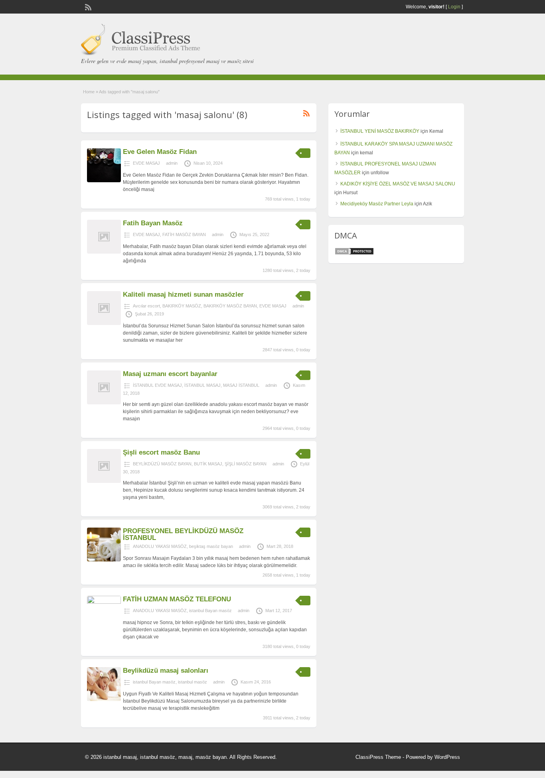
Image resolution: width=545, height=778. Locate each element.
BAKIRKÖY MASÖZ (181, 305)
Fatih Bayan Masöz (153, 223)
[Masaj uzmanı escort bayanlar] (104, 403)
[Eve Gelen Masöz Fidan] (104, 180)
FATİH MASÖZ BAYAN (184, 234)
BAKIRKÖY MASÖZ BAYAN (230, 305)
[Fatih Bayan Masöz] (104, 252)
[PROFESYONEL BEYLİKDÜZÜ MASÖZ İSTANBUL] (104, 560)
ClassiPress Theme (378, 757)
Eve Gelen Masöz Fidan (160, 152)
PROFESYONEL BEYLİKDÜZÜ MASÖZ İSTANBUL (183, 534)
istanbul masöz (192, 682)
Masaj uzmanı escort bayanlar (170, 374)
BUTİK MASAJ (208, 463)
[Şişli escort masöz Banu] (104, 481)
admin (172, 163)
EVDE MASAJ (146, 163)
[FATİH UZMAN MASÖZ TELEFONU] (104, 602)
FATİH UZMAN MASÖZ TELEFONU (177, 599)
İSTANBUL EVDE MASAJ (157, 385)
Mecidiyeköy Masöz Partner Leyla (376, 204)
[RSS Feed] (87, 6)
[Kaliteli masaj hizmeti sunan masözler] (104, 323)
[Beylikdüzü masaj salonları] (104, 699)
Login (454, 7)
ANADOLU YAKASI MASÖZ (160, 546)
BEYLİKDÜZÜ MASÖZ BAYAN (162, 463)
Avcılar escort (146, 305)
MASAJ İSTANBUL (241, 385)
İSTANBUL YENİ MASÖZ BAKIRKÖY (379, 131)
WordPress (447, 757)
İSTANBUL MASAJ (202, 385)
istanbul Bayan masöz (210, 610)
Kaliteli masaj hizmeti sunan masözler (183, 294)
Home (89, 91)
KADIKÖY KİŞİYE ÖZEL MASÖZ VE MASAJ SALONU (397, 184)
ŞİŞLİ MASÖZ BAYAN (246, 463)
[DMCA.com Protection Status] (354, 253)
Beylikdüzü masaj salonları (165, 670)
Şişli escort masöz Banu (161, 452)
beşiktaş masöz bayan (211, 546)
